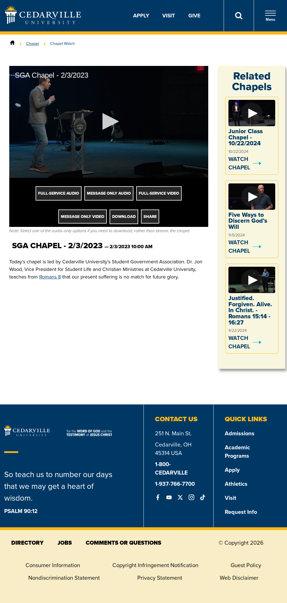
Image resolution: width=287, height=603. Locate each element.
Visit (168, 15)
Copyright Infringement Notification (155, 565)
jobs (64, 542)
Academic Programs (237, 451)
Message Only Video (82, 217)
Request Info (241, 512)
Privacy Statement (159, 578)
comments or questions (123, 542)
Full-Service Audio (58, 193)
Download (124, 217)
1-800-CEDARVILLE (171, 468)
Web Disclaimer (239, 578)
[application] (108, 122)
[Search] (239, 15)
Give (194, 15)
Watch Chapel (239, 163)
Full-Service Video (159, 193)
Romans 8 (50, 276)
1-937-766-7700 (175, 484)
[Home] (12, 43)
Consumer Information (53, 565)
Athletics (236, 484)
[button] (108, 121)
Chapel (32, 43)
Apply (141, 15)
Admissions (239, 433)
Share (150, 217)
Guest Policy (246, 565)
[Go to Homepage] (43, 22)
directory (27, 542)
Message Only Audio (109, 193)
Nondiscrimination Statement (64, 578)
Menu (270, 19)
